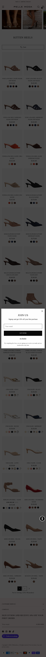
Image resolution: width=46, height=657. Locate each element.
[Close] (42, 311)
